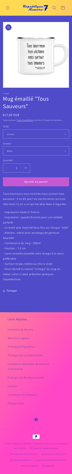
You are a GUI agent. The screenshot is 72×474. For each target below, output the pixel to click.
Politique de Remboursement (26, 377)
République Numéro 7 (23, 443)
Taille (6, 126)
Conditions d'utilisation (22, 394)
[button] (7, 8)
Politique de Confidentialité (25, 355)
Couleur (7, 143)
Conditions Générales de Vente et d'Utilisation (28, 366)
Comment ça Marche (20, 329)
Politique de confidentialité (24, 454)
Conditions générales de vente (51, 460)
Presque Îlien (16, 403)
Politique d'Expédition (21, 346)
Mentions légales (29, 465)
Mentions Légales (18, 338)
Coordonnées (48, 465)
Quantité (7, 160)
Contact (12, 386)
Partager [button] (12, 290)
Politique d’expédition (21, 460)
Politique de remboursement (43, 448)
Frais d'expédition (25, 120)
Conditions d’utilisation (53, 454)
